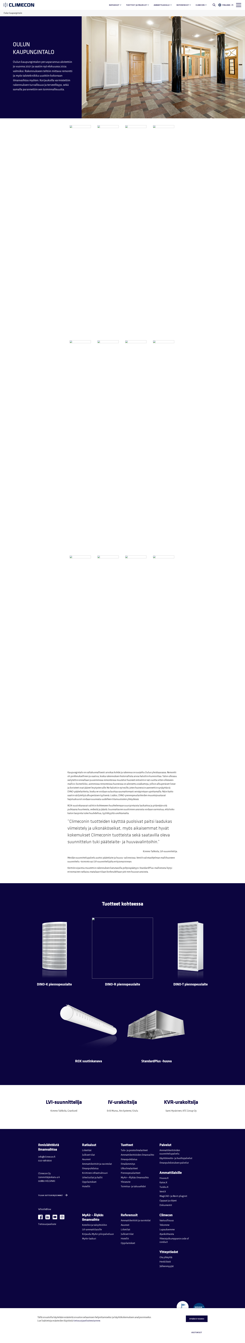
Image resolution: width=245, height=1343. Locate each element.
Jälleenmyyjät (167, 1266)
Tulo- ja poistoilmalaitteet (134, 1150)
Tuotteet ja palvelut (136, 5)
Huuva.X (164, 1178)
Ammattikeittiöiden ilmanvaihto (137, 1155)
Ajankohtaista (167, 1234)
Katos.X (163, 1182)
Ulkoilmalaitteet (129, 1168)
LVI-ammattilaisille (92, 1229)
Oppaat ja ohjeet (168, 1200)
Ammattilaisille (162, 5)
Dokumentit (166, 1205)
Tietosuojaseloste (47, 1224)
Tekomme (164, 1225)
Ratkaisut (114, 5)
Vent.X (163, 1191)
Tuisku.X (164, 1187)
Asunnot (86, 1159)
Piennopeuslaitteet (130, 1173)
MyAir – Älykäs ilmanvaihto (135, 1177)
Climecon (200, 5)
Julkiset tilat (88, 1155)
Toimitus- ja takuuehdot (133, 1186)
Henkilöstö (165, 1262)
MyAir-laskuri (89, 1238)
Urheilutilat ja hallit (92, 1177)
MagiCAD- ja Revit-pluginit (173, 1196)
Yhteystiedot (169, 1252)
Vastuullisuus (167, 1220)
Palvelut (165, 1145)
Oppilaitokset (89, 1182)
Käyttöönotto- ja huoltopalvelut (176, 1158)
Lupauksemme (167, 1229)
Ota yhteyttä (166, 1257)
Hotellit (86, 1186)
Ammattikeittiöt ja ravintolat (97, 1164)
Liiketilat (86, 1150)
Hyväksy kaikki (196, 1318)
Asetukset (196, 1332)
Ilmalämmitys (128, 1164)
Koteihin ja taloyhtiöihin (94, 1225)
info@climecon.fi (46, 1157)
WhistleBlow (44, 1209)
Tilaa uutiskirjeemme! (50, 1195)
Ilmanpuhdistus (90, 1168)
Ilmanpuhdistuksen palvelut (174, 1163)
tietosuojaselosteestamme (86, 1320)
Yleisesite (125, 1182)
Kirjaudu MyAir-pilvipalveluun (98, 1234)
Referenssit (183, 5)
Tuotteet (127, 1145)
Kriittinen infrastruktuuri (95, 1173)
